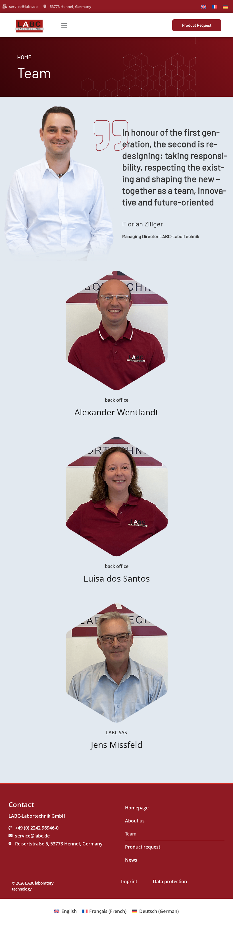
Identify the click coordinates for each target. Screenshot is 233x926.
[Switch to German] (225, 6)
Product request (142, 847)
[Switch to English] (203, 6)
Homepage (137, 808)
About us (135, 821)
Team (130, 834)
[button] (64, 25)
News (131, 860)
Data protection (170, 881)
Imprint (129, 881)
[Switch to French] (214, 6)
